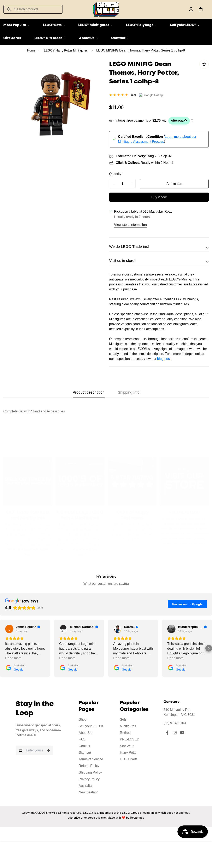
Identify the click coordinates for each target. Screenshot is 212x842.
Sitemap (85, 752)
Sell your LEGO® (183, 25)
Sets (123, 719)
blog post (164, 359)
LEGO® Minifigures (93, 25)
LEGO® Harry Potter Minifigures (66, 50)
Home (31, 50)
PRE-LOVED (129, 739)
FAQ (82, 739)
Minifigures (128, 726)
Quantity (115, 174)
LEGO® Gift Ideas (48, 38)
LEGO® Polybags (139, 25)
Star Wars (127, 746)
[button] (200, 9)
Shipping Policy (90, 772)
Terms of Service (91, 759)
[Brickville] (106, 9)
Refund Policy (89, 766)
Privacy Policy (89, 779)
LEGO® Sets (52, 25)
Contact (118, 38)
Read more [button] (13, 658)
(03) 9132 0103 (175, 723)
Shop (83, 719)
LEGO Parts (128, 759)
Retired (125, 732)
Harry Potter (128, 752)
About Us (87, 38)
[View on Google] (9, 629)
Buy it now (159, 197)
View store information (130, 224)
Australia (85, 785)
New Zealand (89, 792)
